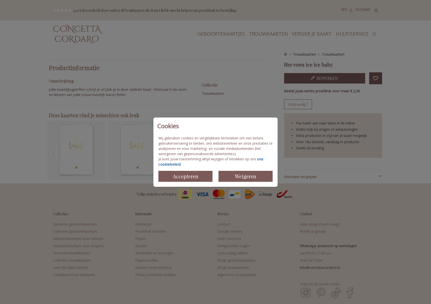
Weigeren (245, 176)
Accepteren (185, 176)
